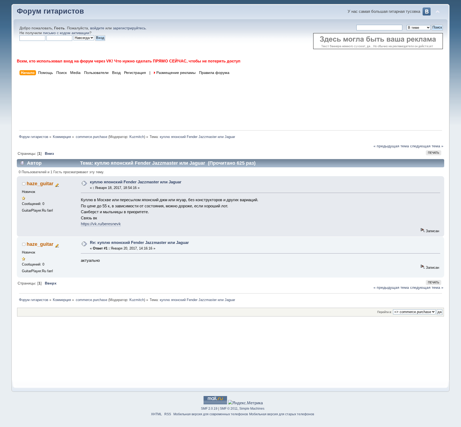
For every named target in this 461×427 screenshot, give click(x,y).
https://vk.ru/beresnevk (101, 224)
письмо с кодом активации (66, 33)
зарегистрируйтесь (129, 28)
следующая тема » (426, 146)
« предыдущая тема (391, 146)
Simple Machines (251, 408)
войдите (97, 28)
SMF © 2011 (229, 408)
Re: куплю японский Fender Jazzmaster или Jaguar (139, 242)
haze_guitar (40, 183)
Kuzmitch (136, 137)
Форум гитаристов (50, 11)
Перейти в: (384, 312)
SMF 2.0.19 (209, 408)
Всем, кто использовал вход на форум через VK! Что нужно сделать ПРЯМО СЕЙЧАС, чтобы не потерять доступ (128, 61)
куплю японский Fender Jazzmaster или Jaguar (135, 182)
